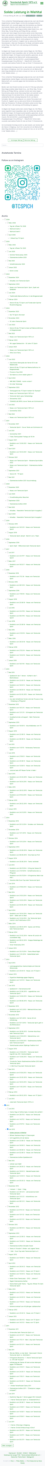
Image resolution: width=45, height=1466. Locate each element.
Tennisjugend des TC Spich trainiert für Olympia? (25, 391)
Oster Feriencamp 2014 (17, 945)
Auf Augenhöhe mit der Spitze (19, 1138)
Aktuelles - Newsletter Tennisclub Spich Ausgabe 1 (26, 517)
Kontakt (19, 1453)
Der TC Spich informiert (17, 315)
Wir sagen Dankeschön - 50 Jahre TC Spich (23, 343)
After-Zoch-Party (15, 353)
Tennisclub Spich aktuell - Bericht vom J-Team (24, 536)
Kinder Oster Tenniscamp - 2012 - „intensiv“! (24, 1278)
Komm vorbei (14, 271)
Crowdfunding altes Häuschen (19, 497)
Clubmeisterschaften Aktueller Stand (21, 1246)
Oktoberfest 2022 (15, 398)
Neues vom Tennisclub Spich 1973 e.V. (22, 337)
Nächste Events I (15, 229)
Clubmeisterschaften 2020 (18, 504)
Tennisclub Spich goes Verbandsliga (21, 396)
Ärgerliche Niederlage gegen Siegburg (22, 977)
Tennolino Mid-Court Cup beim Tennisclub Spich (25, 880)
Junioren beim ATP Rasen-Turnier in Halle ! (23, 770)
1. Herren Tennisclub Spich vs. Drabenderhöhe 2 (25, 1400)
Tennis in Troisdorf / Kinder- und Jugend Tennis (24, 1248)
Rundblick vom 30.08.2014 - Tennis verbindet (24, 861)
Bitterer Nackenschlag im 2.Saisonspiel (22, 1135)
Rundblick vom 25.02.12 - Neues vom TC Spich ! (25, 1313)
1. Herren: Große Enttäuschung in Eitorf (22, 1427)
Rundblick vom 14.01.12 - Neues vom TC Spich (24, 1322)
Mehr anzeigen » (7, 1445)
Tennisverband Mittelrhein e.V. (31, 1455)
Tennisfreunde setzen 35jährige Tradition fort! (24, 1045)
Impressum (12, 1453)
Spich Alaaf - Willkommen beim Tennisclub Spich (25, 546)
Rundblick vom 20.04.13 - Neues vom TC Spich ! (25, 971)
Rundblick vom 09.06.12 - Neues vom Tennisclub (25, 1150)
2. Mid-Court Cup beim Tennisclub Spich (22, 1066)
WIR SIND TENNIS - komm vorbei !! (21, 381)
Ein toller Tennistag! (16, 384)
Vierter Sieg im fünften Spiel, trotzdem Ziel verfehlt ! (26, 1112)
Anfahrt (25, 1453)
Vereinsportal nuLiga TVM (12, 1455)
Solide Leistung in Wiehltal (23, 12)
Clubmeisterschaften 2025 (18, 257)
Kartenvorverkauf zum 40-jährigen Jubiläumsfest (25, 1306)
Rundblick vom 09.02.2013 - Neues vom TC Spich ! (26, 1095)
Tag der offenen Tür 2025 (18, 248)
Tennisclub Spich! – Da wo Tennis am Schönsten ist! (26, 427)
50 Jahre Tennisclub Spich (18, 321)
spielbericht (30, 16)
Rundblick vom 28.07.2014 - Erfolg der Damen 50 (25, 868)
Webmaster (32, 1453)
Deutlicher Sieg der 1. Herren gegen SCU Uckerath (25, 1397)
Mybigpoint (30, 1457)
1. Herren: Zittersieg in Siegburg (20, 1425)
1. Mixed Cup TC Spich (17, 238)
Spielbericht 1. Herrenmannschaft (20, 989)
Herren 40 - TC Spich (16, 474)
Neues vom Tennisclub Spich (19, 490)
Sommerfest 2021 (15, 434)
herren (39, 16)
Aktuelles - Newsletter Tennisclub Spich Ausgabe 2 (26, 510)
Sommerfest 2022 (15, 411)
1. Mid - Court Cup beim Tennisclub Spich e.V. (24, 1251)
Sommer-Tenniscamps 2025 (18, 255)
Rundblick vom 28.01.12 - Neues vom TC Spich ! (25, 1320)
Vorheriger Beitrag (16, 140)
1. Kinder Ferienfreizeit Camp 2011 (20, 1385)
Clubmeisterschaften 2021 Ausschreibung (23, 480)
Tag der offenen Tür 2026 (18, 226)
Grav (12, 1461)
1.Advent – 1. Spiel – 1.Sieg (18, 1189)
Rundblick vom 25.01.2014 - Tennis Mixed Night (25, 951)
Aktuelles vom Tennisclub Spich (20, 281)
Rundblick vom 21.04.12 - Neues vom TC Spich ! (25, 1271)
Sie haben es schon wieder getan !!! (21, 374)
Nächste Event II (15, 231)
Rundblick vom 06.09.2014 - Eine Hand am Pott (25, 855)
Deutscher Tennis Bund (18, 1457)
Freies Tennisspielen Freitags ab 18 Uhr (22, 436)
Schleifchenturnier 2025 (17, 264)
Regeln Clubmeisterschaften (18, 1281)
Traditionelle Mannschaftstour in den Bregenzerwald (26, 296)
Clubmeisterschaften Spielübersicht (21, 1157)
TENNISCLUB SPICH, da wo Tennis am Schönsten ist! (26, 401)
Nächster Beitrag (29, 140)
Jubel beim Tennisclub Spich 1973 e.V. (22, 1102)
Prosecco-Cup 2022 (16, 372)
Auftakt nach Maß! (15, 1164)
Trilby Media (20, 1461)
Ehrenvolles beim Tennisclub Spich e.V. (22, 1332)
